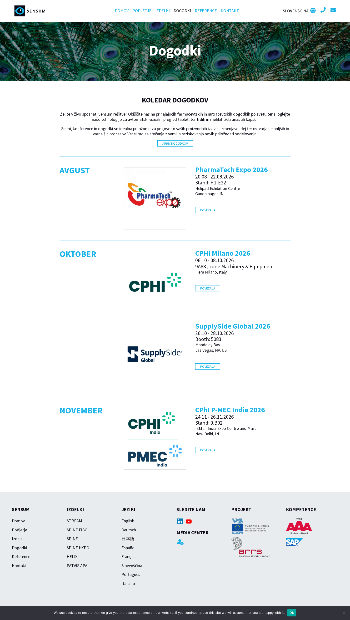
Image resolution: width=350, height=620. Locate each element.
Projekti (242, 509)
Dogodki (182, 10)
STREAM (74, 520)
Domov (122, 10)
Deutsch (128, 530)
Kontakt (230, 10)
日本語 (127, 538)
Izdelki (162, 10)
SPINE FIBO (77, 530)
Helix (72, 556)
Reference (206, 10)
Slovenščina (131, 565)
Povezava (207, 210)
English (127, 520)
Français (128, 556)
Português (130, 574)
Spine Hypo (78, 547)
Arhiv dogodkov (175, 143)
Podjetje (141, 10)
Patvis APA (77, 565)
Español (128, 547)
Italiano (128, 583)
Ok (292, 613)
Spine (72, 538)
